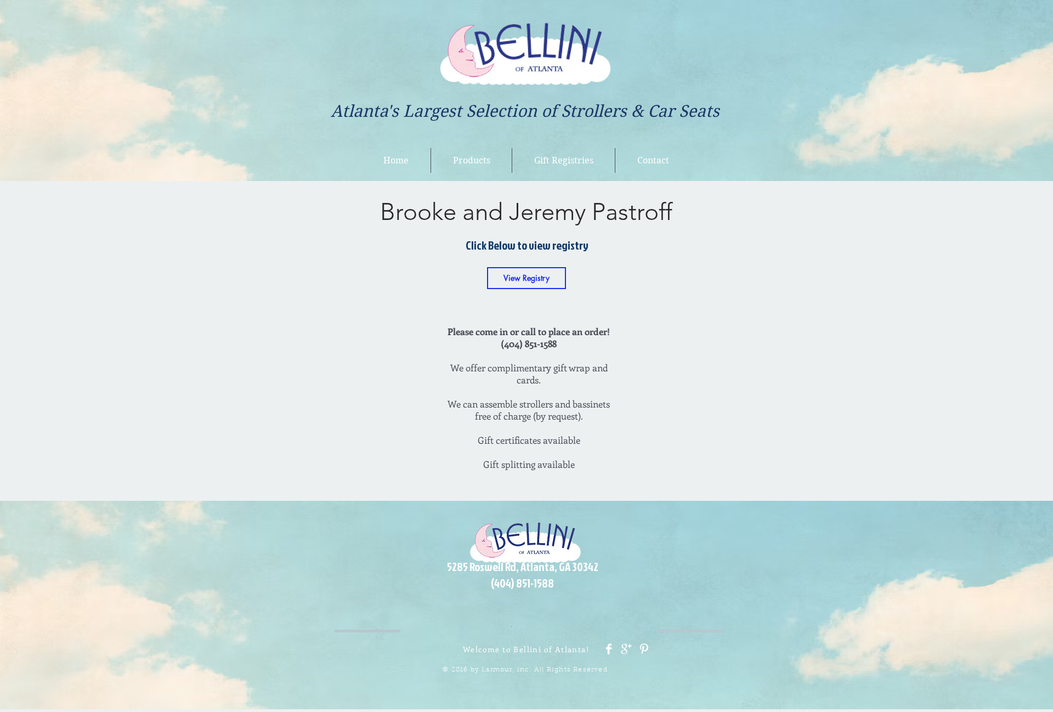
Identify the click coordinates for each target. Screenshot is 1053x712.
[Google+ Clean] (626, 648)
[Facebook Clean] (608, 648)
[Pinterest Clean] (643, 648)
